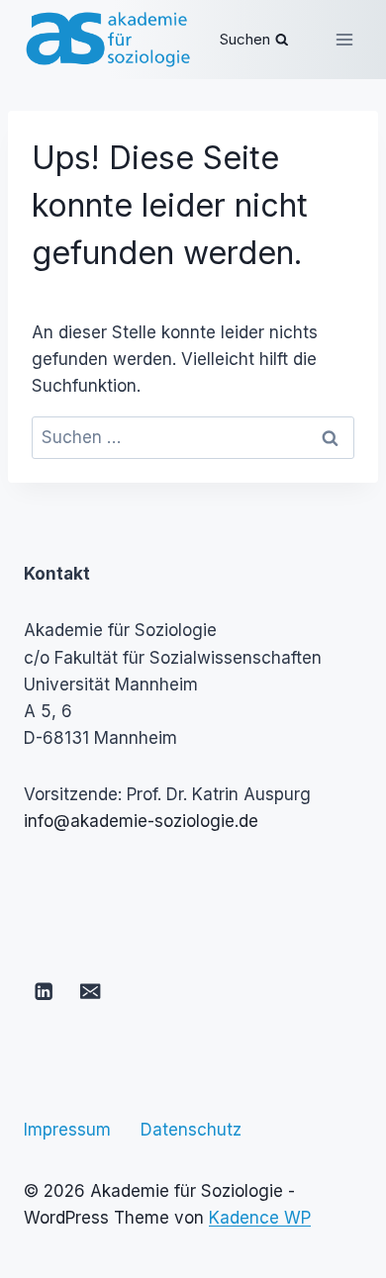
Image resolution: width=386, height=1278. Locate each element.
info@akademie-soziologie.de (141, 821)
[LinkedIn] (44, 991)
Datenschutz (191, 1130)
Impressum (67, 1130)
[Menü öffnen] (344, 39)
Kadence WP (260, 1218)
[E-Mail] (90, 991)
